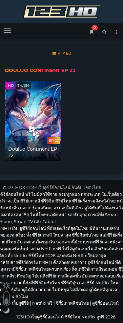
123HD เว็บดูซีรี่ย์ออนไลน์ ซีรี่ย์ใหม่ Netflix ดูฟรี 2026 (61, 10)
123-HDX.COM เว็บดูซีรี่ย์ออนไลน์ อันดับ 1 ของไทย (54, 187)
